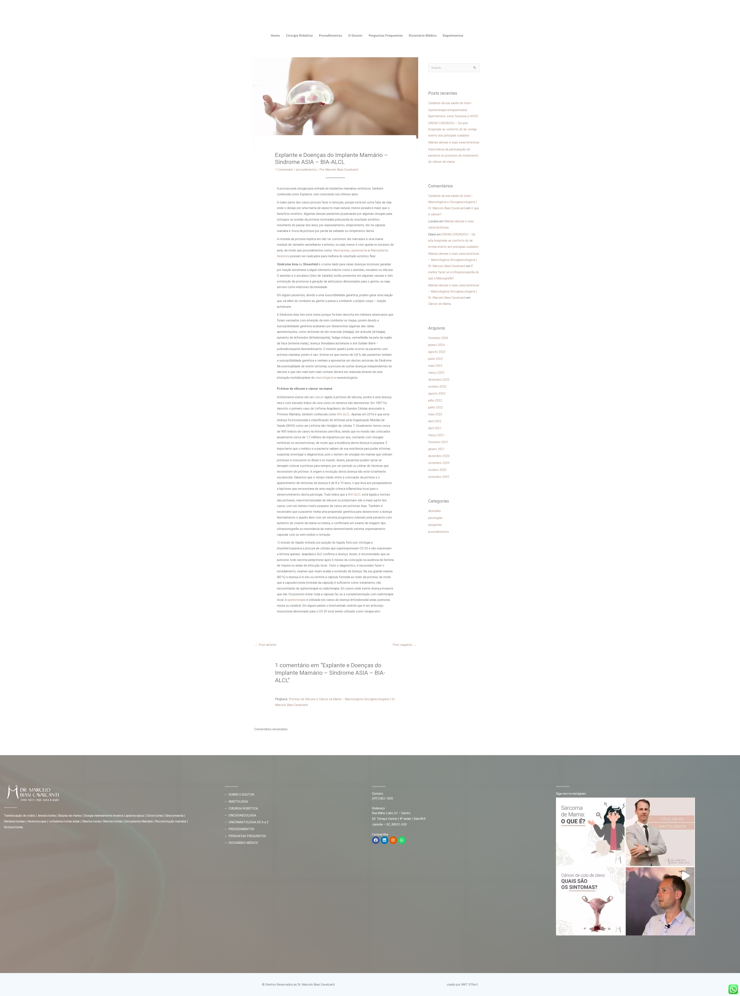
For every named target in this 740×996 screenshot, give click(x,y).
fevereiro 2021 (438, 442)
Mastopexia (341, 250)
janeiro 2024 (436, 345)
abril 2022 (434, 421)
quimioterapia (297, 600)
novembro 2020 (438, 463)
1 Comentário (284, 169)
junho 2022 (435, 407)
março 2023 (436, 372)
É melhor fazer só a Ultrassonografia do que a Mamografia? (453, 272)
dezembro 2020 (439, 456)
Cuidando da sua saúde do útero (449, 103)
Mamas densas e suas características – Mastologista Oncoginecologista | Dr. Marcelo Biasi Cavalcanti (453, 260)
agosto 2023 (437, 352)
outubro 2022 (437, 386)
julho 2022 (435, 400)
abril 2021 (434, 428)
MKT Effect (469, 984)
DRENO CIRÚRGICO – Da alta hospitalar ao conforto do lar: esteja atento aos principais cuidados (452, 129)
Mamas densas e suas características (453, 142)
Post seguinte (404, 645)
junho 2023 (435, 359)
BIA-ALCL (343, 414)
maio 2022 (435, 414)
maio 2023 (435, 366)
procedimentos (306, 169)
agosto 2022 (437, 393)
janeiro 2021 (436, 449)
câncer (319, 397)
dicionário (434, 511)
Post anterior (266, 645)
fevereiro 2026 (438, 338)
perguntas (435, 525)
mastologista (324, 378)
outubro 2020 (437, 470)
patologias (435, 518)
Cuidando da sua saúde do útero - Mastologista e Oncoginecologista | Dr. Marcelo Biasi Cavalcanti (452, 202)
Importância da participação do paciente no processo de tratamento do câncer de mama (453, 156)
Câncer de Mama (439, 304)
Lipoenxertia (359, 250)
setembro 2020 (438, 477)
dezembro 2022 (439, 379)
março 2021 (436, 435)
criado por (454, 984)
